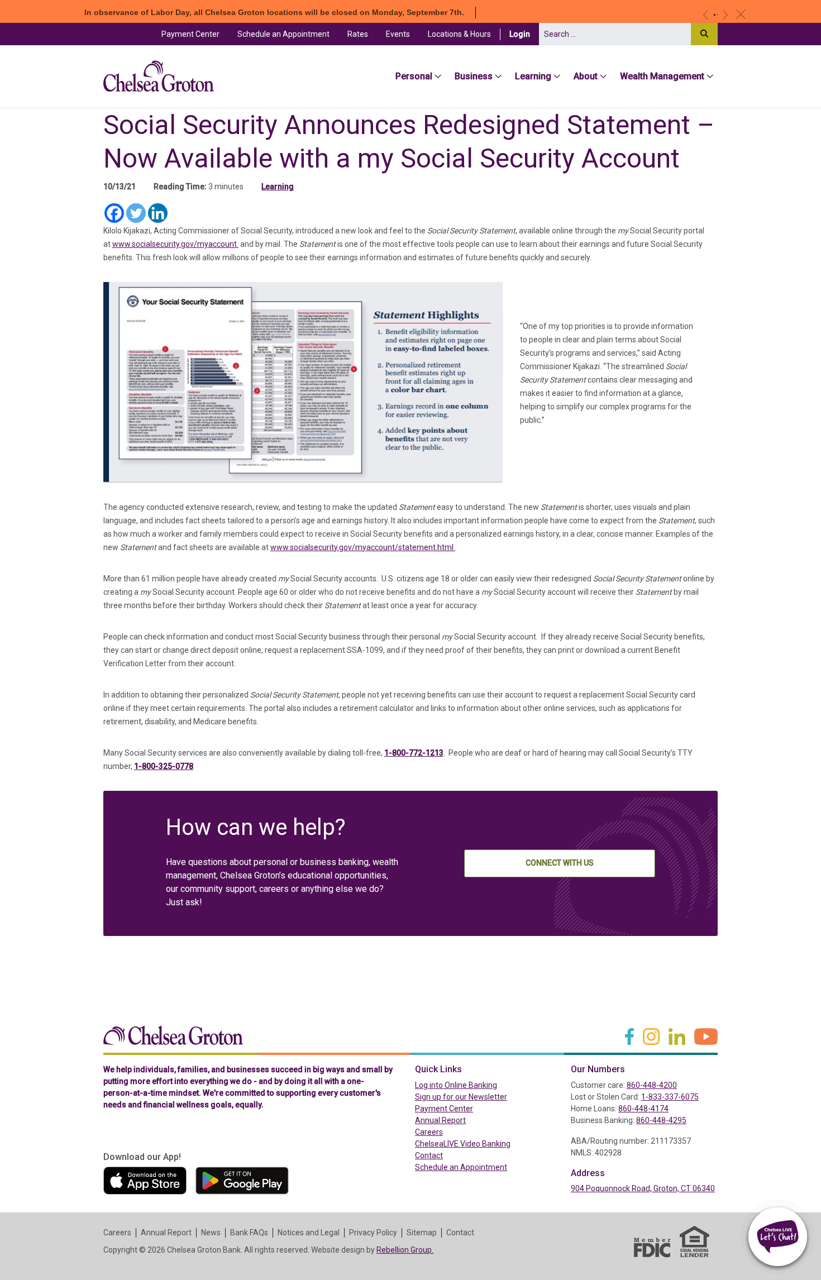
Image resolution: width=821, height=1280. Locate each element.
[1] (714, 15)
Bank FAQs (249, 1232)
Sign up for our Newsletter (461, 1096)
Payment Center (194, 34)
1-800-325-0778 (163, 766)
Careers (429, 1132)
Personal (413, 76)
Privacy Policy (373, 1232)
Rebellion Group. (404, 1249)
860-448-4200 (652, 1085)
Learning (533, 76)
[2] (717, 15)
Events (398, 34)
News (211, 1232)
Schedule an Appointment (283, 34)
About (586, 76)
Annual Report (440, 1120)
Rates (357, 34)
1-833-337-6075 (670, 1096)
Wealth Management (662, 76)
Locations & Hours (459, 34)
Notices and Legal (309, 1232)
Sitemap (422, 1232)
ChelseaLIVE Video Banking (462, 1143)
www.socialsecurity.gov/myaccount (175, 244)
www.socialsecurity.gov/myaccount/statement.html (362, 547)
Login (524, 34)
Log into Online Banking (480, 1085)
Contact (429, 1155)
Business (474, 76)
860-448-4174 (643, 1108)
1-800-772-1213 (413, 752)
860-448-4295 (661, 1120)
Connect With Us (560, 862)
